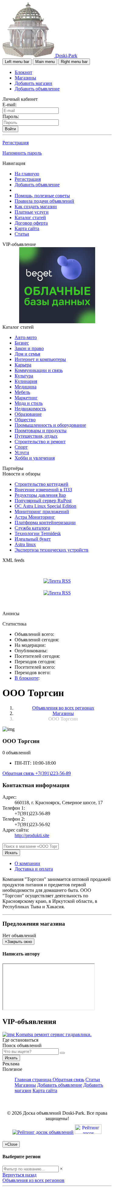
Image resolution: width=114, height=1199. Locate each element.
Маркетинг (26, 397)
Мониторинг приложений (42, 511)
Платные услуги (32, 212)
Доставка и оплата (34, 868)
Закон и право (29, 348)
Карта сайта (27, 228)
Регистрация (15, 142)
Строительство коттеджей (41, 484)
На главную (27, 173)
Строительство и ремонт (40, 441)
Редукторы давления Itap (40, 495)
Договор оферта (31, 223)
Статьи (22, 234)
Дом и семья (27, 353)
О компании (27, 863)
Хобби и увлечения (35, 458)
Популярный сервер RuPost (43, 500)
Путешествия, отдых (36, 436)
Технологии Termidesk (38, 533)
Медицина (25, 386)
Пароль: (10, 116)
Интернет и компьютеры (40, 359)
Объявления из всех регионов (33, 1180)
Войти (10, 129)
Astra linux (25, 544)
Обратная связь (18, 773)
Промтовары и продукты (41, 430)
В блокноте (26, 678)
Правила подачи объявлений (44, 201)
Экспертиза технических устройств (51, 549)
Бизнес (22, 342)
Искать (11, 852)
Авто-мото (26, 337)
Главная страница (34, 1079)
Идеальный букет (33, 539)
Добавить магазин (33, 83)
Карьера (23, 364)
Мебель (22, 392)
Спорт (21, 447)
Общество (25, 419)
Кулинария (26, 381)
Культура (24, 375)
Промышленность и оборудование (50, 425)
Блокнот (23, 72)
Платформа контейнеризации (45, 522)
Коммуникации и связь (39, 370)
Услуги (22, 452)
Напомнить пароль (22, 153)
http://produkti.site (32, 835)
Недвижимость (30, 408)
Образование (28, 414)
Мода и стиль (29, 403)
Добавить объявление (37, 88)
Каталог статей (30, 217)
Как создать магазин (36, 206)
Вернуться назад (19, 1174)
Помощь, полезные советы (42, 195)
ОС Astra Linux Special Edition (45, 506)
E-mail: (9, 104)
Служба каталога (32, 528)
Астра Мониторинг (35, 517)
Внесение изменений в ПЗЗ (43, 489)
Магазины (25, 77)
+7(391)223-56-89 (53, 773)
